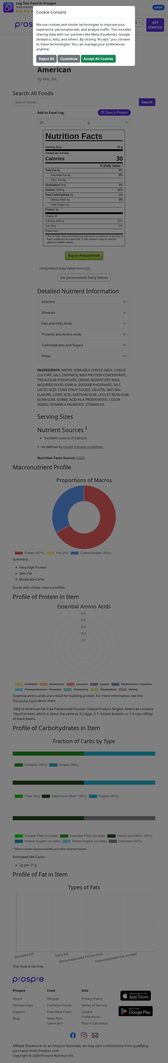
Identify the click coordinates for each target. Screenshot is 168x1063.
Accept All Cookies (98, 58)
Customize (68, 58)
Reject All (46, 58)
